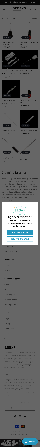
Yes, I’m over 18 (20, 232)
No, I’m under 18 (20, 239)
